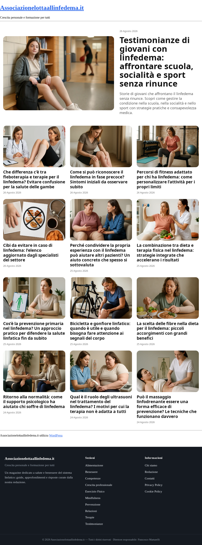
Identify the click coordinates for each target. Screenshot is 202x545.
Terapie (89, 517)
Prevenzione (92, 504)
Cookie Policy (153, 491)
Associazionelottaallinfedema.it (42, 7)
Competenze (93, 478)
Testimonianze (94, 523)
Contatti (149, 478)
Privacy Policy (154, 485)
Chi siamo (151, 465)
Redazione (151, 471)
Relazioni (91, 511)
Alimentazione (94, 465)
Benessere (91, 471)
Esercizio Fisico (95, 491)
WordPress (56, 435)
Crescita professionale (98, 485)
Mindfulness (92, 498)
